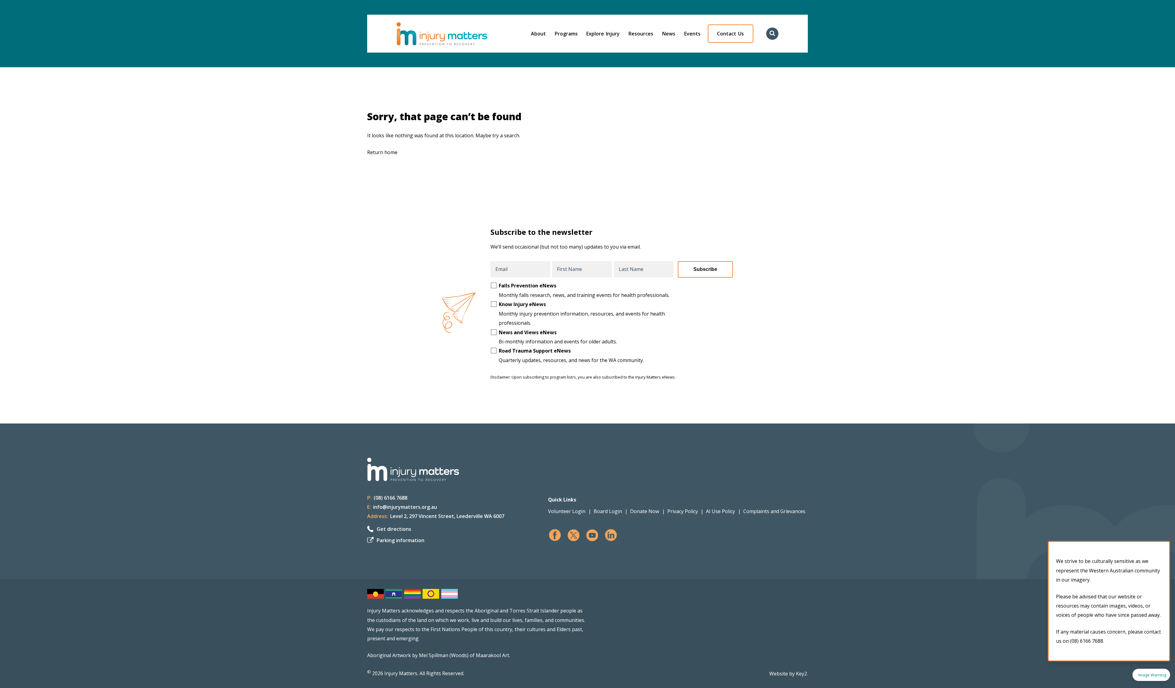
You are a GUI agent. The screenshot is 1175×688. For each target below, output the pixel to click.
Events (692, 33)
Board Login (608, 511)
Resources (641, 33)
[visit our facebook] (555, 535)
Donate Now (644, 511)
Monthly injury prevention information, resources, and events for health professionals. (582, 313)
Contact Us (730, 33)
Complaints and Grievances (774, 511)
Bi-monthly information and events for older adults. (558, 337)
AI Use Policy (720, 511)
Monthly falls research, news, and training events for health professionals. (584, 290)
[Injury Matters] (455, 34)
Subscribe (705, 269)
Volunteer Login (566, 511)
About (538, 33)
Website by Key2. (788, 673)
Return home (382, 152)
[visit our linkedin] (611, 535)
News (668, 33)
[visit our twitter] (573, 535)
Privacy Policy (682, 511)
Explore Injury (603, 33)
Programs (566, 33)
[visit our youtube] (592, 535)
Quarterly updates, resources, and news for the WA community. (571, 355)
